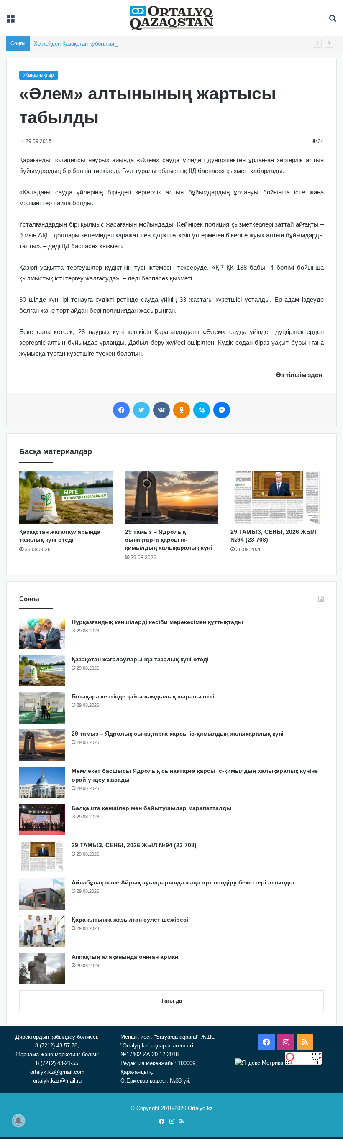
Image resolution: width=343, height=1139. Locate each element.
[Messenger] (221, 410)
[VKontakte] (161, 410)
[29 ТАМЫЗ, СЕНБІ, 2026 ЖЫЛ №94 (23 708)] (277, 497)
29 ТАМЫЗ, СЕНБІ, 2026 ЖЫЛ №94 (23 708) (134, 845)
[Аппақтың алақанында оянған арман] (42, 968)
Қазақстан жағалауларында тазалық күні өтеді (140, 659)
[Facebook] (121, 410)
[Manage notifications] (18, 1120)
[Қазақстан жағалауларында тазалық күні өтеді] (66, 497)
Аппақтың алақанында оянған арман (125, 956)
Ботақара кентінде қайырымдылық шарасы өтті (143, 696)
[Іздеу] (332, 21)
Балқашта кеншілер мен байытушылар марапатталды (151, 808)
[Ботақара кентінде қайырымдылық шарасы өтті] (42, 708)
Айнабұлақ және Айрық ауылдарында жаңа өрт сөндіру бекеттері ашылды (183, 882)
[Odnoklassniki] (181, 410)
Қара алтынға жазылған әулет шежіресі (130, 919)
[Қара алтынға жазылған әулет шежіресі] (42, 931)
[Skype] (201, 410)
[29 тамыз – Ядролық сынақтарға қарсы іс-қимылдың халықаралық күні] (171, 497)
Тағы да (171, 1001)
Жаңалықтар (38, 75)
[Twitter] (141, 410)
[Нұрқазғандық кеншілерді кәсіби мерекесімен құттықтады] (42, 633)
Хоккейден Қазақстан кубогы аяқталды (83, 44)
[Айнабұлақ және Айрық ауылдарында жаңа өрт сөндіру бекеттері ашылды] (42, 894)
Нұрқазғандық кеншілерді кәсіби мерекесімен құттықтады (157, 622)
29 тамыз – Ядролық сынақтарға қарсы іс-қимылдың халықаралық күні (168, 539)
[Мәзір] (10, 21)
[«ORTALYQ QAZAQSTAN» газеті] (171, 18)
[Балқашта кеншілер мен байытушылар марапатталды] (42, 819)
